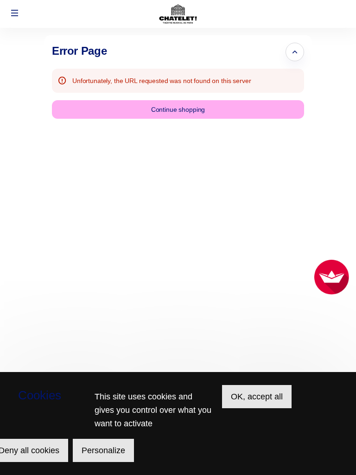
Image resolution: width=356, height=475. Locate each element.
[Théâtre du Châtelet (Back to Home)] (178, 14)
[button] (14, 13)
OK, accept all (257, 396)
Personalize (103, 450)
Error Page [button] (79, 51)
